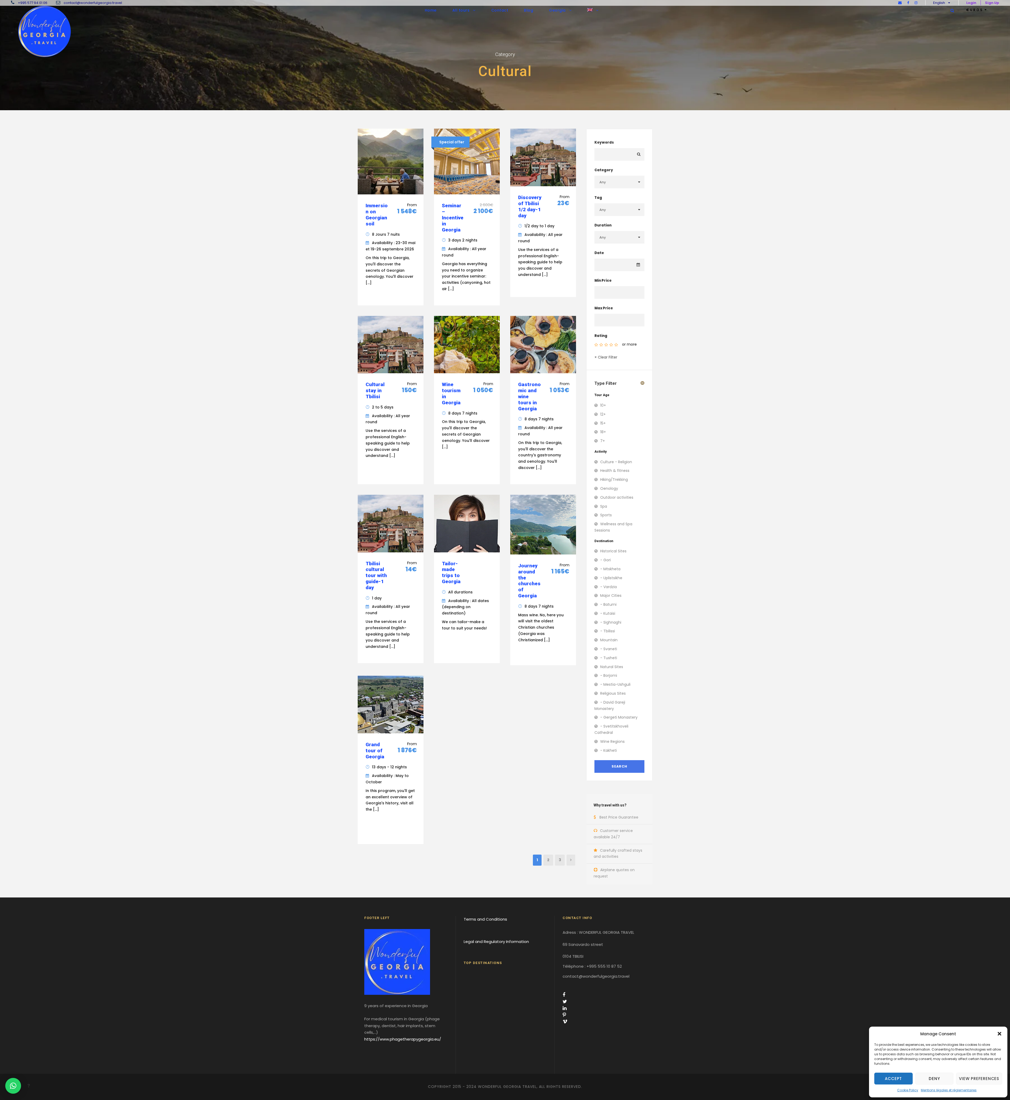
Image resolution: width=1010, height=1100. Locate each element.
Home (431, 10)
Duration (603, 225)
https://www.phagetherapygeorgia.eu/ (402, 1039)
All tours (461, 10)
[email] (900, 2)
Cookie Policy (907, 1090)
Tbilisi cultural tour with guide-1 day (376, 576)
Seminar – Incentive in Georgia (452, 218)
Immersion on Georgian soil (377, 214)
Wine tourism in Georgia (451, 393)
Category (603, 170)
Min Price (603, 280)
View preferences (979, 1078)
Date (599, 252)
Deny (934, 1078)
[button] (999, 1033)
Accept (893, 1078)
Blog (528, 10)
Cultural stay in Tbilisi (375, 390)
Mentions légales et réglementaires (949, 1090)
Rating (600, 335)
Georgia (557, 10)
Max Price (603, 308)
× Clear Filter (605, 357)
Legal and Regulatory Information (496, 941)
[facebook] (908, 2)
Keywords (604, 142)
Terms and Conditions (485, 919)
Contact (499, 10)
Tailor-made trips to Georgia (451, 572)
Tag (598, 197)
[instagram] (916, 2)
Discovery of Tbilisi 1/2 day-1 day (530, 206)
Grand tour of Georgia (375, 750)
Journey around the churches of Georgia (529, 581)
